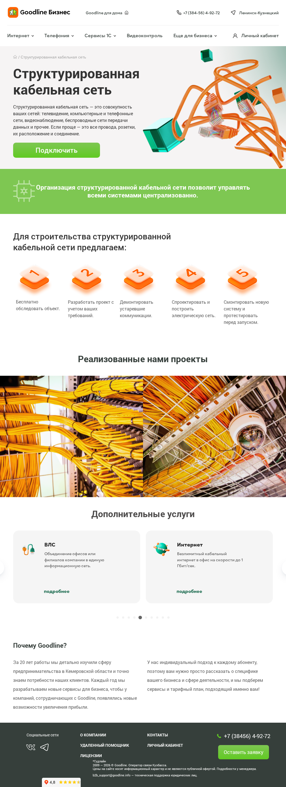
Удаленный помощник (104, 745)
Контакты (157, 734)
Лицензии (91, 755)
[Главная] (15, 57)
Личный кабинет (165, 745)
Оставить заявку (243, 752)
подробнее (113, 591)
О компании (93, 734)
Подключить (56, 150)
